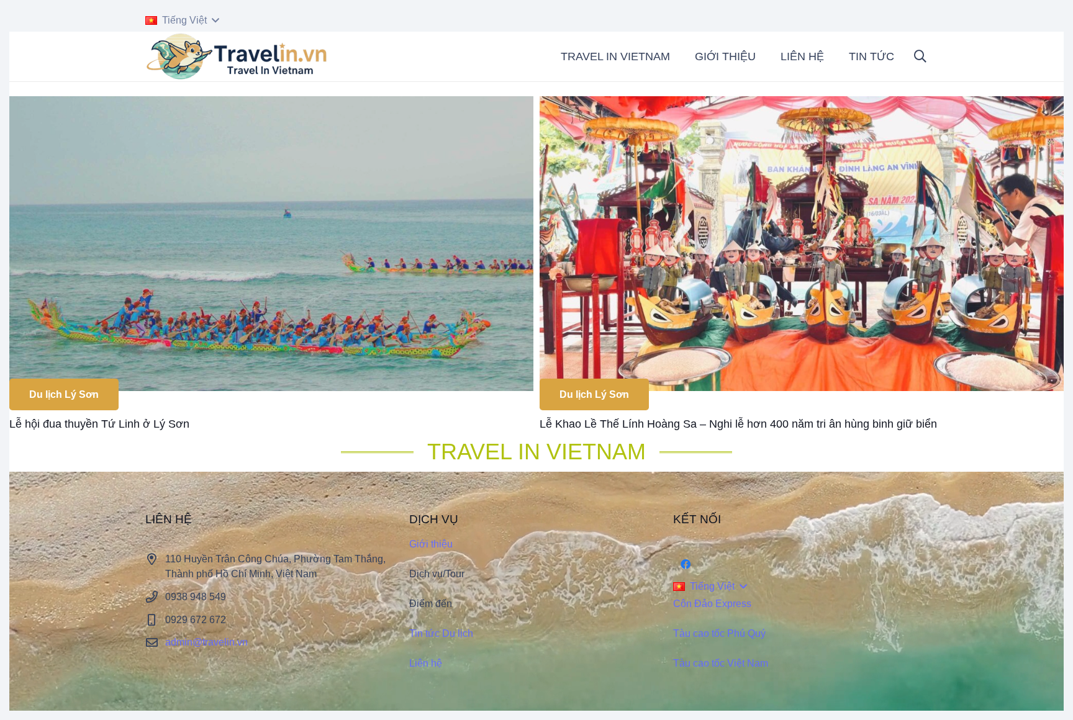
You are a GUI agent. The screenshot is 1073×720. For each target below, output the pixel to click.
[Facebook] (685, 564)
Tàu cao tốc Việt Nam (720, 663)
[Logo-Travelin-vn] (238, 56)
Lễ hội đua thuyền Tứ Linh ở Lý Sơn (99, 424)
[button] (182, 20)
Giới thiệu (431, 544)
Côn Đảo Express (712, 603)
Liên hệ (425, 663)
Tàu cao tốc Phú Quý (719, 633)
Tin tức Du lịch (441, 633)
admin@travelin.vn (206, 642)
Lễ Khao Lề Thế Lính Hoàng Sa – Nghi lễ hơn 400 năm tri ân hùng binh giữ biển (738, 424)
